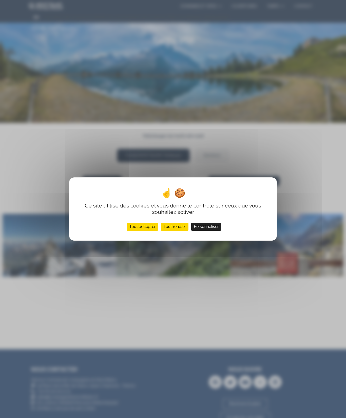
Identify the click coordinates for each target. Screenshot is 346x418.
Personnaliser (206, 226)
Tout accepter (142, 226)
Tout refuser (174, 226)
